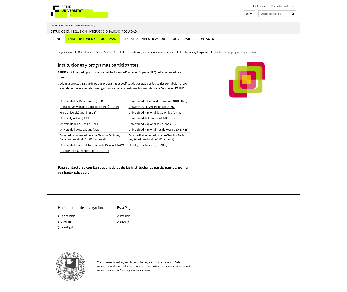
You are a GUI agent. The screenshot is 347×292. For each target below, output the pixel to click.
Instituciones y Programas (92, 38)
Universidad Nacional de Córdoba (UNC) (154, 124)
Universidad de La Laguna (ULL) (80, 129)
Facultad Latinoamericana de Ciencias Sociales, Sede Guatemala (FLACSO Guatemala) (90, 137)
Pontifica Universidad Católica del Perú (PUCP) (89, 107)
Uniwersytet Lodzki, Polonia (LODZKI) (152, 107)
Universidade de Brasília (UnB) (79, 124)
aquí (84, 172)
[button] (249, 13)
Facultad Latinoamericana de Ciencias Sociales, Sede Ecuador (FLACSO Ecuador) (157, 137)
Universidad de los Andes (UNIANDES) (152, 118)
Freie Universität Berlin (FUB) (78, 112)
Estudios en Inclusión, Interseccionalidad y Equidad (94, 31)
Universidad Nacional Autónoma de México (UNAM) (92, 145)
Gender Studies (104, 52)
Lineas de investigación (144, 38)
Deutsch (124, 221)
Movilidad (181, 38)
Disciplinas (84, 52)
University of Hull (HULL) (75, 118)
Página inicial (260, 6)
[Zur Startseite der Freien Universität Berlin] (77, 11)
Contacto (276, 6)
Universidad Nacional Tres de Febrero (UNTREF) (158, 129)
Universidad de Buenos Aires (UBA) (81, 101)
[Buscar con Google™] (293, 14)
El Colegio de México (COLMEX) (148, 145)
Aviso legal (290, 6)
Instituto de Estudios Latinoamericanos (73, 25)
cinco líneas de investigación (92, 88)
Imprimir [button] (125, 215)
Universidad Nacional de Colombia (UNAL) (155, 112)
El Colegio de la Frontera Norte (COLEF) (84, 151)
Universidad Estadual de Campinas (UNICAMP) (158, 101)
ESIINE (56, 38)
